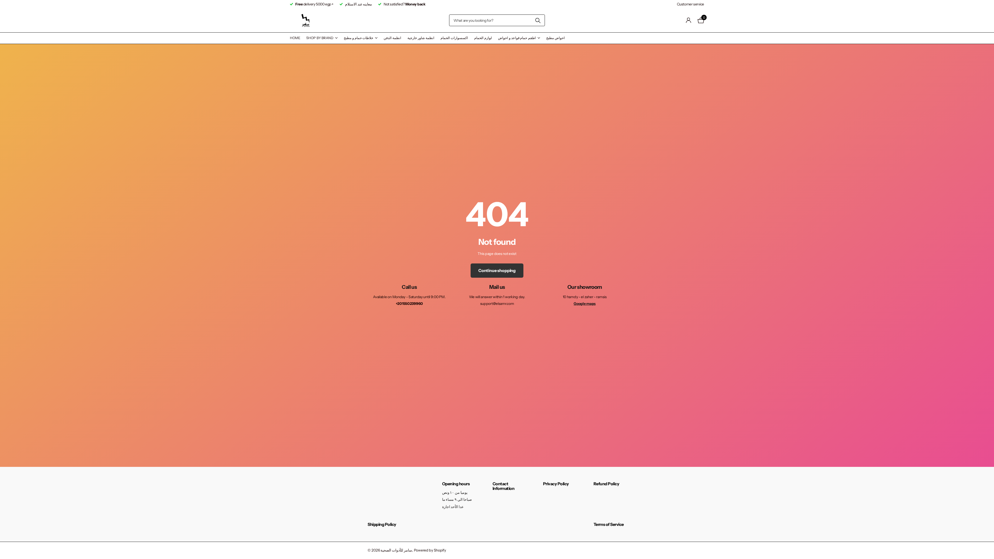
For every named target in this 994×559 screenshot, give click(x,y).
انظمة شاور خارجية (420, 38)
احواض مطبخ (555, 38)
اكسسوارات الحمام (454, 38)
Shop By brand (319, 38)
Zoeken (538, 20)
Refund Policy (606, 483)
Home (295, 38)
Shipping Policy (382, 524)
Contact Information (504, 486)
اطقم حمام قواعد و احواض (517, 38)
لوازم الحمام (483, 38)
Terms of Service (609, 524)
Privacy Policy (556, 483)
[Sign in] (688, 20)
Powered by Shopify (430, 550)
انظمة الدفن (392, 38)
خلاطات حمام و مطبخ (359, 38)
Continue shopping (497, 270)
